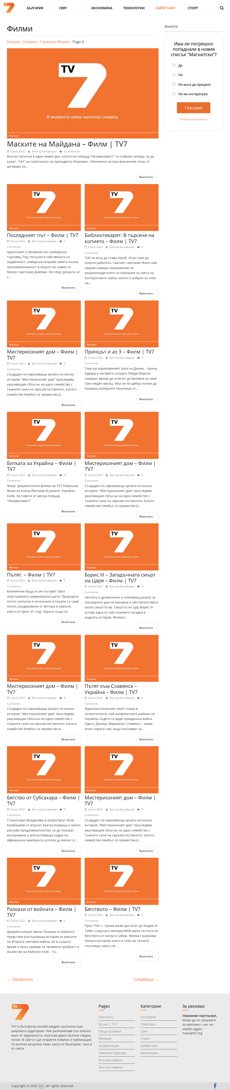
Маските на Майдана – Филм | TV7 (67, 144)
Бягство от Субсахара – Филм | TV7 (43, 800)
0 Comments (71, 151)
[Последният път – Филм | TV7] (44, 186)
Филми (14, 136)
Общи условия (110, 1031)
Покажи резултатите (193, 119)
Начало (13, 41)
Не (180, 74)
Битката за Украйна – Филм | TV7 (41, 466)
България (148, 1017)
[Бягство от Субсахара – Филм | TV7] (44, 748)
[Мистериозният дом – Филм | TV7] (44, 303)
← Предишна (20, 979)
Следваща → (146, 979)
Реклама (105, 1038)
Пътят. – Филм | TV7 (31, 574)
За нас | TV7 (108, 1024)
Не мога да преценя (194, 84)
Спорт (145, 1038)
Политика (148, 1024)
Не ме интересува (193, 94)
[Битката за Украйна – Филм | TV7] (44, 414)
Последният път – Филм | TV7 (42, 235)
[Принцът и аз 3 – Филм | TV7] (122, 303)
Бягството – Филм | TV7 (113, 909)
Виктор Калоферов (44, 151)
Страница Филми (55, 41)
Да (180, 65)
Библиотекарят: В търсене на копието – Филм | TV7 (119, 238)
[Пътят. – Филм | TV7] (44, 526)
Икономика (149, 1053)
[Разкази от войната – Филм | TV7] (44, 860)
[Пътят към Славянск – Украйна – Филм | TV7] (122, 637)
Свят (144, 1031)
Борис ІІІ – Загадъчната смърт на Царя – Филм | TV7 (120, 577)
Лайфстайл (149, 1046)
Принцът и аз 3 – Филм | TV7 (119, 351)
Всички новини (110, 1060)
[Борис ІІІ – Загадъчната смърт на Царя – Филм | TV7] (122, 526)
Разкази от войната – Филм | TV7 (41, 912)
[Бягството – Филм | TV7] (122, 860)
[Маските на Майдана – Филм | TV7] (83, 50)
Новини (30, 41)
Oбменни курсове (112, 1053)
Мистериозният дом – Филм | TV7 (42, 354)
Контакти (106, 1017)
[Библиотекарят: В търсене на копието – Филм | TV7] (122, 186)
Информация (109, 1046)
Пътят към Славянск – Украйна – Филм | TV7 (111, 688)
